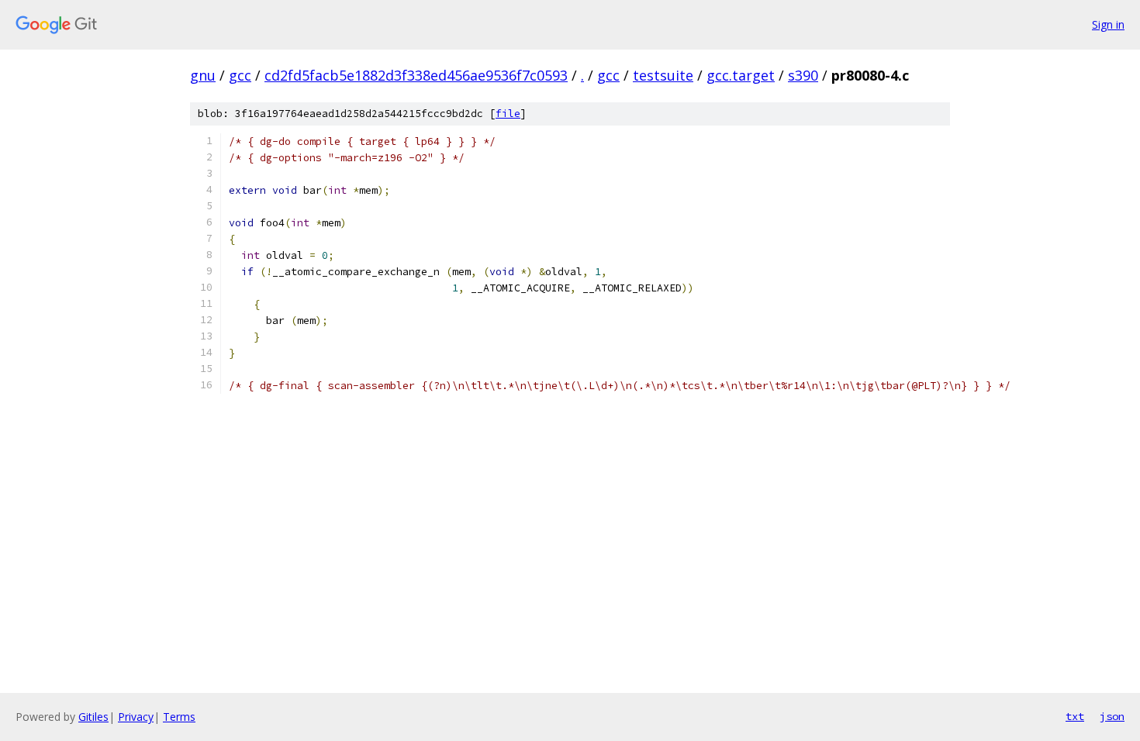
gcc (240, 75)
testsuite (663, 75)
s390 (803, 75)
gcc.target (740, 75)
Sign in (1108, 24)
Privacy (136, 716)
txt (1075, 716)
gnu (203, 75)
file (508, 113)
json (1112, 716)
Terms (179, 716)
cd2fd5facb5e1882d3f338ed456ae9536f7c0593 (416, 75)
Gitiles (93, 716)
